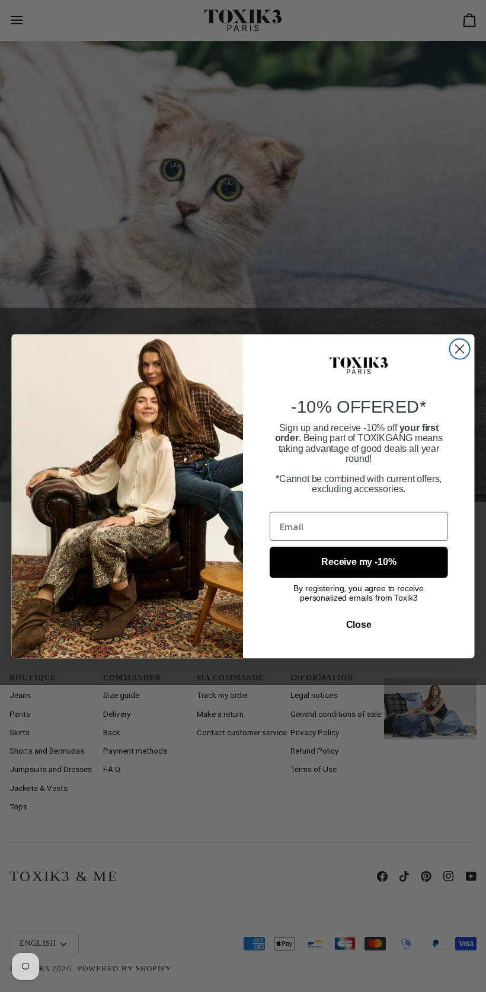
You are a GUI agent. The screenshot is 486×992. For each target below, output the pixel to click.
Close (359, 624)
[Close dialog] (460, 349)
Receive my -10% (358, 562)
